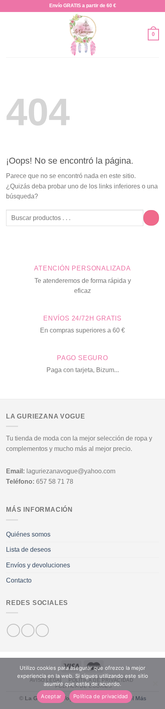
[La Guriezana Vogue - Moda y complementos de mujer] (82, 34)
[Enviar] (151, 218)
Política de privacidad (100, 696)
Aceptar (51, 696)
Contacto (19, 580)
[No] (155, 685)
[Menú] (11, 34)
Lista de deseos (28, 549)
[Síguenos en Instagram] (27, 630)
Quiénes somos (28, 534)
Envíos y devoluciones (38, 565)
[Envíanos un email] (42, 630)
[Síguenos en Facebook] (13, 630)
